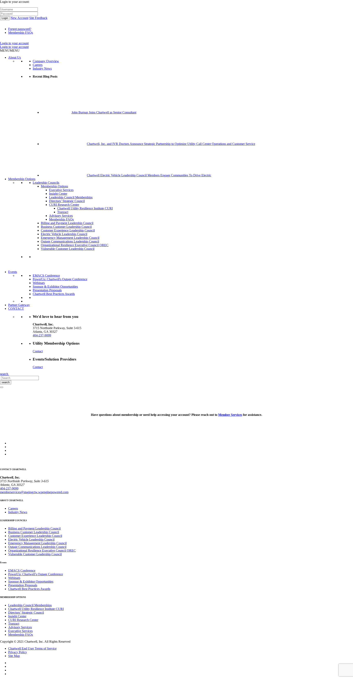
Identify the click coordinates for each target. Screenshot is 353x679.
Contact (38, 351)
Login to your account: (14, 1)
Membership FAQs (20, 32)
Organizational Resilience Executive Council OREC (74, 245)
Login (5, 18)
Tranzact (62, 212)
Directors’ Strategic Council (67, 201)
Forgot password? (19, 29)
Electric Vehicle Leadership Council (64, 234)
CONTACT (16, 308)
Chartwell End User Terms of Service (32, 648)
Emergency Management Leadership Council (70, 237)
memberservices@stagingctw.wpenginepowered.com (34, 492)
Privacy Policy (17, 652)
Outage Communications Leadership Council (70, 241)
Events (12, 272)
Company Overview (46, 61)
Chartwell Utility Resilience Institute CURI (85, 208)
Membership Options (21, 179)
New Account (19, 18)
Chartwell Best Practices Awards (54, 294)
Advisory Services (61, 215)
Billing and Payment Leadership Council (67, 223)
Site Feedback (38, 18)
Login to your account (14, 43)
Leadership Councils (46, 182)
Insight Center (58, 193)
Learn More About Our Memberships (57, 268)
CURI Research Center (64, 204)
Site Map (14, 656)
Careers (37, 65)
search (6, 382)
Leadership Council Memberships (71, 197)
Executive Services (61, 190)
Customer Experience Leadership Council (68, 230)
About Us (14, 57)
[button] (10, 50)
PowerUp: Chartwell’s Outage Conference (35, 574)
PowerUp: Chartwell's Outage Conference (60, 279)
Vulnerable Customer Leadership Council (67, 248)
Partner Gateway (19, 305)
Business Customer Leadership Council (66, 226)
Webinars (39, 283)
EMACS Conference (46, 275)
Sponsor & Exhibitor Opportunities (55, 286)
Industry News (42, 68)
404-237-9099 (42, 335)
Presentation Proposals (47, 290)
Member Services (230, 414)
